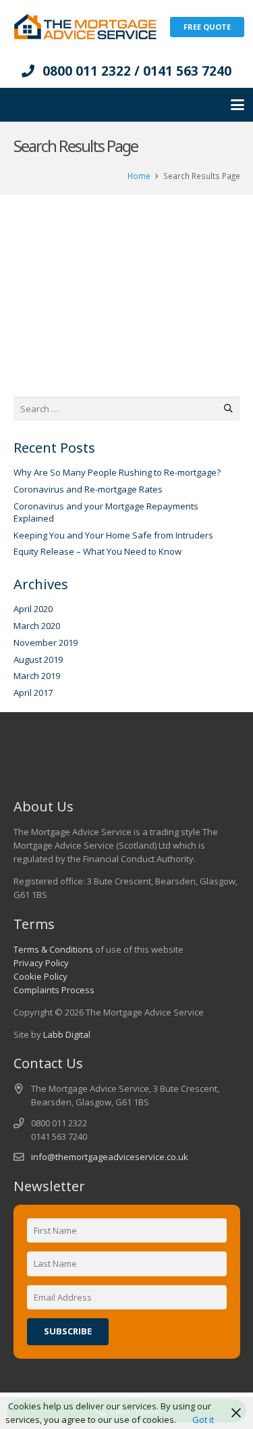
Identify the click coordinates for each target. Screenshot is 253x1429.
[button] (238, 104)
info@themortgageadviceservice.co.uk (109, 1157)
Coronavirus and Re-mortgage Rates (88, 489)
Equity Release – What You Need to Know (97, 551)
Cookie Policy (40, 976)
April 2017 (33, 692)
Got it (203, 1419)
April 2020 (33, 609)
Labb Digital (66, 1034)
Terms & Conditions (53, 949)
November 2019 (45, 642)
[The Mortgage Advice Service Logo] (85, 27)
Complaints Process (53, 990)
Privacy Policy (41, 963)
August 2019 (38, 659)
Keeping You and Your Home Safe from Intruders (113, 535)
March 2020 (36, 626)
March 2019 (36, 676)
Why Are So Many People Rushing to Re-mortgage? (117, 472)
